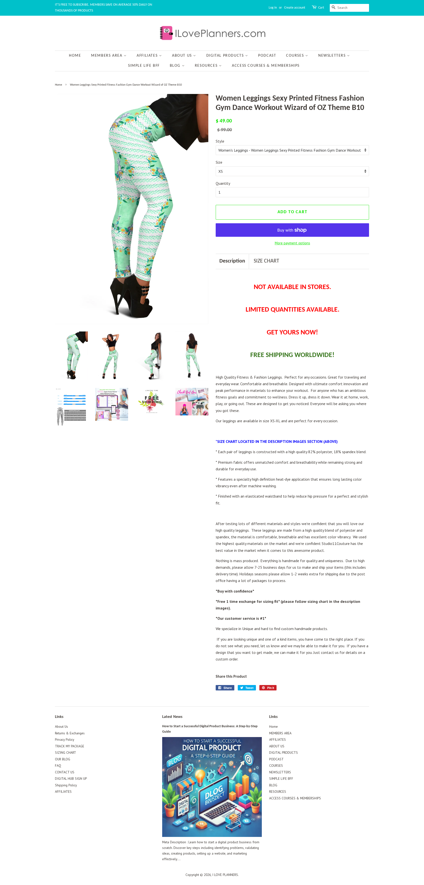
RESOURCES (207, 66)
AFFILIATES (148, 56)
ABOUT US (182, 56)
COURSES (295, 56)
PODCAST (267, 56)
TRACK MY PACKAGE (69, 746)
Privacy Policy (64, 739)
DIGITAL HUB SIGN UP (71, 778)
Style (220, 141)
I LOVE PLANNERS (225, 874)
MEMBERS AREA (107, 56)
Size (219, 162)
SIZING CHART (65, 752)
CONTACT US (64, 772)
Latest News (172, 717)
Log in (273, 8)
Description (232, 261)
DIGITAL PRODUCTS (225, 56)
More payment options (292, 243)
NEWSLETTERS (332, 56)
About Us (61, 726)
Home (75, 56)
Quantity (223, 183)
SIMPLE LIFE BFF (144, 66)
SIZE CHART (266, 261)
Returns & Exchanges (70, 733)
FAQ (58, 765)
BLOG (176, 66)
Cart (321, 8)
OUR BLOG (62, 759)
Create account (294, 8)
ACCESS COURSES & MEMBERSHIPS (266, 66)
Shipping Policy (66, 785)
